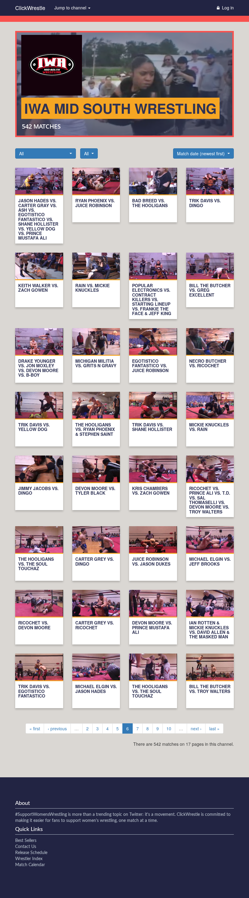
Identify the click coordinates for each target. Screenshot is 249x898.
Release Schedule (31, 853)
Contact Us (25, 847)
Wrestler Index (29, 859)
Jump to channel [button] (70, 8)
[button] (45, 153)
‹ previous (57, 728)
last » (214, 728)
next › (196, 728)
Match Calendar (30, 865)
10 (168, 728)
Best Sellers (25, 841)
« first (34, 728)
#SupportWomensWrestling (41, 814)
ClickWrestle (30, 8)
